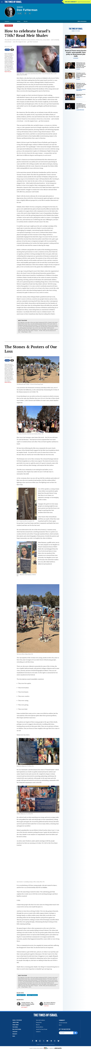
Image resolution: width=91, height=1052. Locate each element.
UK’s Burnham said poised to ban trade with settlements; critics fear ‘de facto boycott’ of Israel (81, 65)
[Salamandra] (57, 1048)
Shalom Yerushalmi (80, 109)
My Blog (18, 21)
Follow (19, 13)
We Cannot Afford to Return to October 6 (49, 1003)
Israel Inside (15, 1024)
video (13, 1036)
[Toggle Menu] (2, 2)
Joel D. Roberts (24, 1007)
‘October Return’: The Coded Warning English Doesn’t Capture (27, 1004)
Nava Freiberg (79, 89)
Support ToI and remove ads (83, 1)
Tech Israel (15, 1027)
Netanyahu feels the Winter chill (80, 95)
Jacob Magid (75, 58)
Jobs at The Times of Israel (41, 1029)
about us (38, 1024)
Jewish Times (15, 1022)
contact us (38, 1031)
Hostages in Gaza (21, 995)
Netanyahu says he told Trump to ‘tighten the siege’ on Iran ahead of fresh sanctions (81, 85)
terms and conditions (40, 1020)
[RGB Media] (46, 1048)
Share (7, 49)
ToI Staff (78, 69)
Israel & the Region (17, 1020)
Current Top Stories (76, 31)
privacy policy (39, 1022)
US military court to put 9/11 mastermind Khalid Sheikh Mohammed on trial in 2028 (81, 75)
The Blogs (20, 7)
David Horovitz (79, 97)
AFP (81, 90)
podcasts (14, 1033)
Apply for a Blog (82, 21)
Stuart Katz (46, 1005)
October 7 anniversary (32, 995)
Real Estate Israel (16, 1029)
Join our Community (71, 2)
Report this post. (8, 71)
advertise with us (39, 1027)
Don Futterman (27, 10)
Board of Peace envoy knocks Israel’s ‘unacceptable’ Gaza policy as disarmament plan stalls (75, 53)
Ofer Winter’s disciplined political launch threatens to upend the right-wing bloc (81, 106)
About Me (25, 21)
